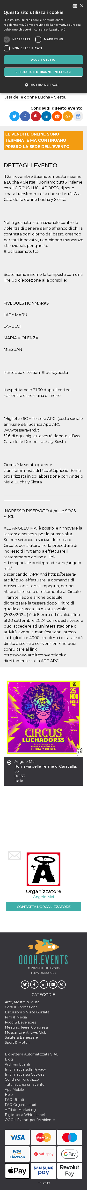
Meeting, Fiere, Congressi (26, 1027)
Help (9, 1094)
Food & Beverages (20, 1022)
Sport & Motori (17, 1042)
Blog (9, 1059)
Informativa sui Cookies (24, 1074)
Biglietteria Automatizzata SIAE (31, 1054)
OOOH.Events (48, 968)
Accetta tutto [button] (43, 60)
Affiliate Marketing (20, 1110)
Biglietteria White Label (25, 1115)
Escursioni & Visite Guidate (27, 1012)
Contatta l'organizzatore (43, 906)
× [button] (81, 6)
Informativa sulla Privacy (25, 1069)
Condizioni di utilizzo (22, 1079)
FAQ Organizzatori (20, 1105)
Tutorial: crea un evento (24, 1084)
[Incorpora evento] (68, 116)
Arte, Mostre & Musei (22, 1002)
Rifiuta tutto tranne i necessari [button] (43, 72)
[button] (43, 85)
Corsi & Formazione (21, 1007)
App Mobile (14, 1089)
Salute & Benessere (21, 1037)
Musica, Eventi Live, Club (25, 1032)
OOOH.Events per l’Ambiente (30, 1120)
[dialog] (43, 46)
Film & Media (16, 1017)
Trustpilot (44, 1183)
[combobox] (74, 6)
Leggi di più (57, 29)
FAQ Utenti (14, 1100)
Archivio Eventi (17, 1064)
